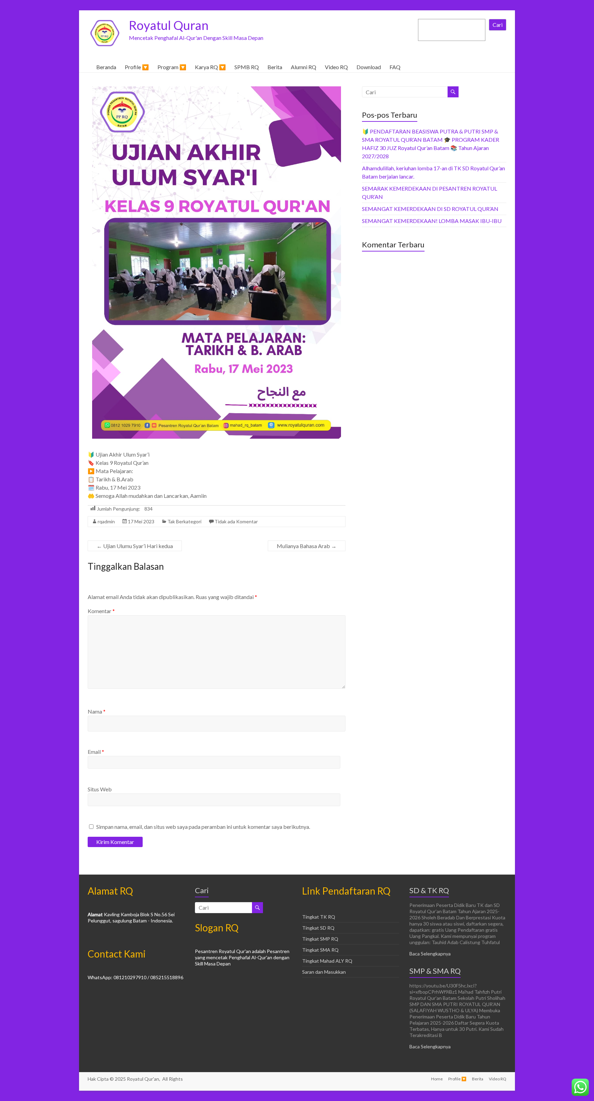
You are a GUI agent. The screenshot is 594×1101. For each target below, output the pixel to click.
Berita (274, 67)
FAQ (394, 67)
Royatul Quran (169, 25)
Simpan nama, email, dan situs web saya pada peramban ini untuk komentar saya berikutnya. (203, 826)
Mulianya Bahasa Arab (307, 546)
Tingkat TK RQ (318, 917)
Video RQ (336, 67)
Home (437, 1078)
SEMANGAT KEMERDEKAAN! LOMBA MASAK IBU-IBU (432, 220)
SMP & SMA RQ (435, 970)
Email (96, 751)
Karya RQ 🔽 (210, 67)
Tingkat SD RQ (318, 928)
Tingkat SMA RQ (320, 950)
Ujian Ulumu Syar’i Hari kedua (135, 546)
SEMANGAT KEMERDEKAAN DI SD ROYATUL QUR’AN (430, 208)
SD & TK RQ (429, 890)
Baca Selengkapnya (430, 953)
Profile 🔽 (137, 67)
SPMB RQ (246, 67)
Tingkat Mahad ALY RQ (327, 961)
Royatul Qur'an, (144, 1079)
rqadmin (106, 521)
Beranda (106, 67)
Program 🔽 (171, 67)
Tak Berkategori (184, 521)
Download (368, 67)
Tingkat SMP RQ (320, 939)
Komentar (101, 611)
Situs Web (100, 789)
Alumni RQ (303, 67)
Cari (498, 24)
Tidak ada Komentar (236, 521)
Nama (97, 711)
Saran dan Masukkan (324, 972)
